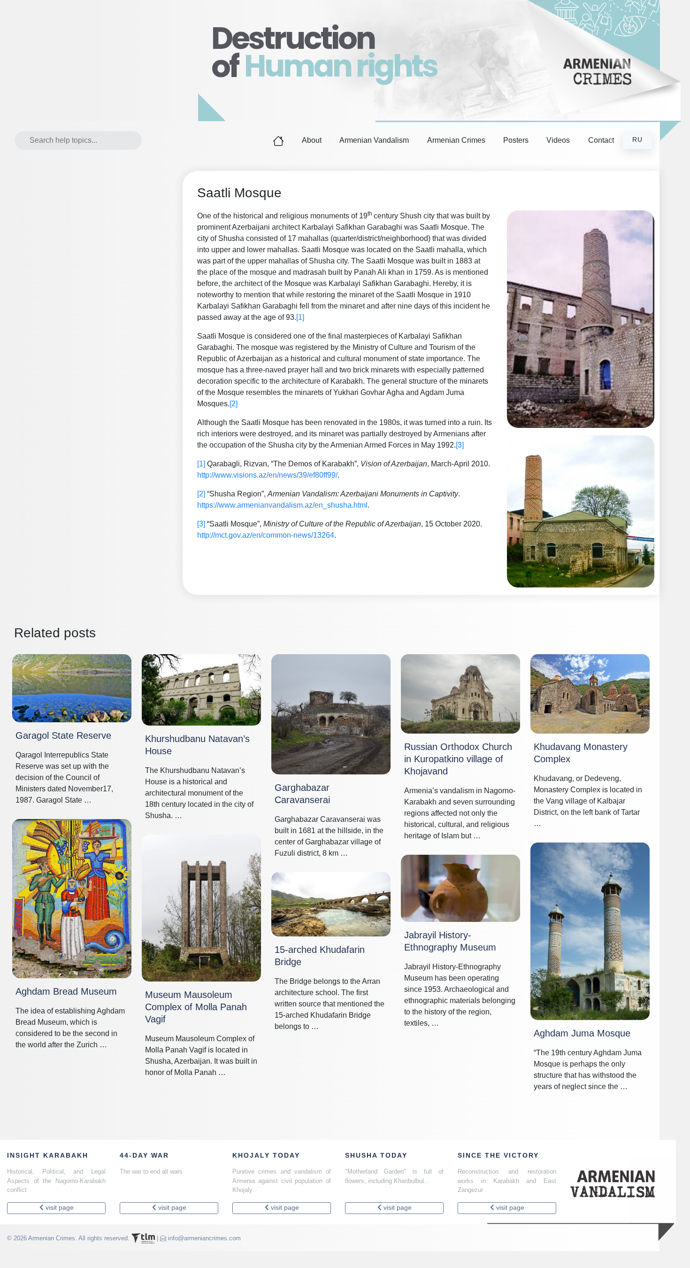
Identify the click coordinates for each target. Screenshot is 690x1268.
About (312, 140)
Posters (516, 140)
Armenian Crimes (456, 140)
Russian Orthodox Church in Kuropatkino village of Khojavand (458, 759)
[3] (460, 445)
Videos (558, 140)
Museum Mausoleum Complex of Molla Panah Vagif (196, 1007)
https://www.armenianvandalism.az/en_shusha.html (282, 505)
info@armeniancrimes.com (204, 1237)
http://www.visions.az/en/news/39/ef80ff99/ (267, 475)
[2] (234, 404)
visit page (59, 1207)
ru (637, 139)
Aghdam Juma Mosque (582, 1033)
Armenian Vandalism (374, 140)
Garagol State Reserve (63, 735)
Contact (601, 140)
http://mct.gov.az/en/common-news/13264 (265, 535)
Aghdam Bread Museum (66, 991)
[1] (300, 317)
